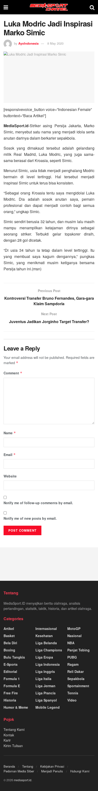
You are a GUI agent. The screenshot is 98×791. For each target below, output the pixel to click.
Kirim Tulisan (13, 745)
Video (72, 700)
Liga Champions (48, 650)
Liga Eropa (44, 657)
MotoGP (73, 628)
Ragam (72, 664)
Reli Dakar (75, 671)
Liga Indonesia (47, 664)
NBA (70, 642)
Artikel (9, 628)
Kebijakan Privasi (52, 766)
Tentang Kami (14, 729)
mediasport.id (22, 780)
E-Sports (11, 664)
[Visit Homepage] (49, 7)
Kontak (9, 735)
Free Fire (11, 693)
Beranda (9, 766)
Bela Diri (10, 642)
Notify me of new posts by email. (30, 518)
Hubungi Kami (79, 771)
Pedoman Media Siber (19, 771)
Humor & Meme (16, 707)
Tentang (27, 766)
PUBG (72, 657)
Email (10, 454)
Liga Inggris (45, 671)
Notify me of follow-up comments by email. (38, 502)
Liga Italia (43, 678)
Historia (10, 700)
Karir (7, 740)
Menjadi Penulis (52, 771)
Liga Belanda (46, 642)
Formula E (12, 685)
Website (10, 476)
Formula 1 (12, 678)
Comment (13, 373)
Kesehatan (44, 635)
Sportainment (78, 685)
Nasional (74, 635)
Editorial (10, 671)
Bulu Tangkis (14, 657)
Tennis (72, 693)
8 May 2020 (55, 43)
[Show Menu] (6, 7)
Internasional (46, 628)
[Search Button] (92, 7)
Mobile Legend (47, 707)
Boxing (9, 650)
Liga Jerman (45, 685)
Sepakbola (75, 678)
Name (10, 432)
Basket (9, 635)
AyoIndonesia (28, 43)
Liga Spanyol (46, 700)
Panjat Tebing (78, 650)
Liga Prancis (45, 693)
